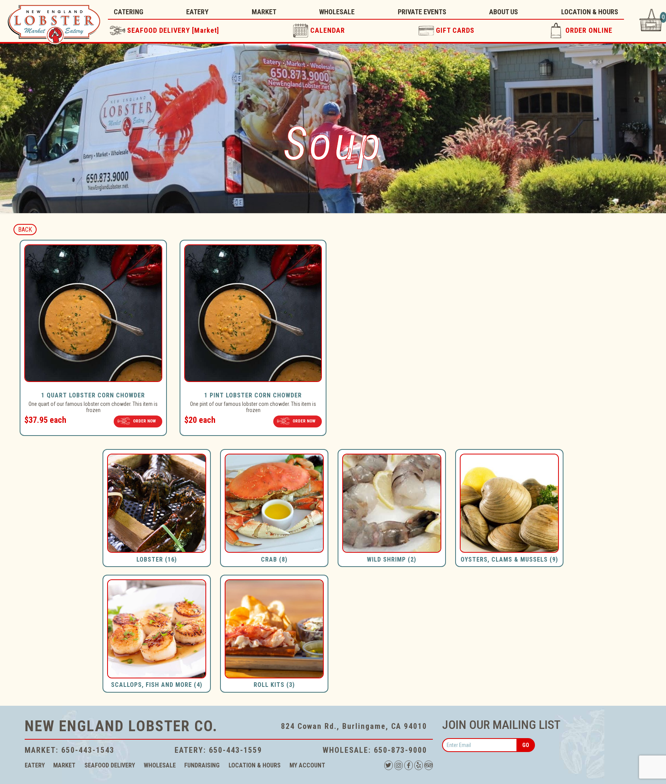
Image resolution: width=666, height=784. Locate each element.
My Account (307, 765)
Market (64, 765)
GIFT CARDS (455, 30)
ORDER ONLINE (588, 30)
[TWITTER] (388, 765)
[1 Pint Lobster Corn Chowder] (253, 383)
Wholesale (160, 765)
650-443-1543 (87, 750)
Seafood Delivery (109, 765)
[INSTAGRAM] (398, 765)
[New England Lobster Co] (54, 21)
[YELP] (418, 765)
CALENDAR (327, 30)
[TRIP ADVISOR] (428, 765)
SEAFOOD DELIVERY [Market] (173, 30)
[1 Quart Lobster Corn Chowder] (93, 383)
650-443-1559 (235, 750)
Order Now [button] (144, 421)
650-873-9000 (400, 750)
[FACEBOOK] (408, 765)
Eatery (35, 765)
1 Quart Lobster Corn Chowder (93, 395)
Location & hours (255, 765)
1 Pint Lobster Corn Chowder (253, 395)
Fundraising (202, 765)
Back (25, 229)
